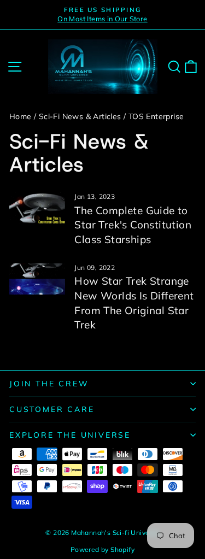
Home (20, 116)
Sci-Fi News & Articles (80, 116)
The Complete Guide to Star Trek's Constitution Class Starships (132, 225)
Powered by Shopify (102, 549)
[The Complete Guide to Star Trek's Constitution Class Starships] (37, 208)
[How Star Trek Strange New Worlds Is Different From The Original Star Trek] (37, 279)
